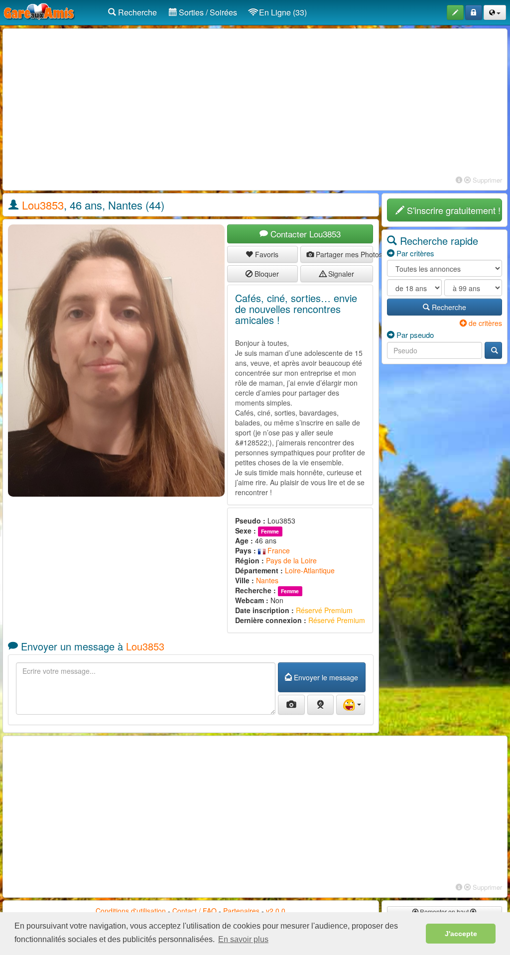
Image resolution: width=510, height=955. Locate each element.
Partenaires (241, 911)
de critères (484, 323)
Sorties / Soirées (207, 12)
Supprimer (486, 180)
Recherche (136, 12)
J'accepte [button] (461, 934)
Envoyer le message (325, 677)
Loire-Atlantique (310, 570)
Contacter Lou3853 (304, 233)
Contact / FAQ (194, 911)
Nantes (267, 580)
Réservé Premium (324, 610)
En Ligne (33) (282, 12)
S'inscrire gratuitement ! (452, 210)
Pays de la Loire (291, 560)
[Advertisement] (255, 103)
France (277, 550)
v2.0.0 (275, 911)
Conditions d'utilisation (131, 911)
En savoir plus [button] (243, 939)
